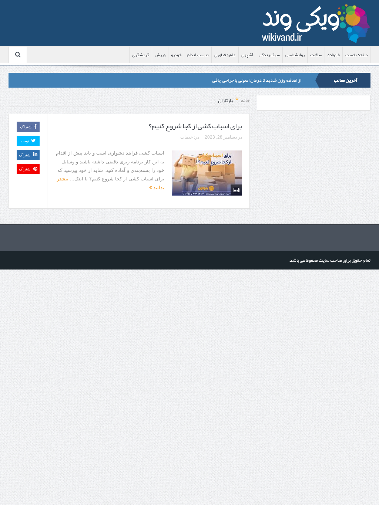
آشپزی (247, 54)
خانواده (334, 54)
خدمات (186, 137)
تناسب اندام (198, 54)
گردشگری (140, 54)
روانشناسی (295, 54)
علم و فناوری (225, 54)
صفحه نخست (356, 54)
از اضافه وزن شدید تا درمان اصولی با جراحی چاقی (256, 80)
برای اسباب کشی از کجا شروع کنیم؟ (195, 126)
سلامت (316, 54)
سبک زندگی (269, 54)
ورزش (160, 54)
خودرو (176, 54)
